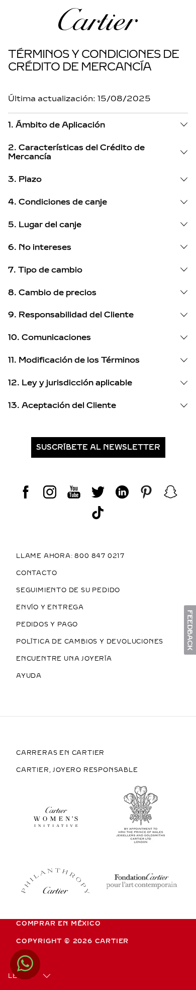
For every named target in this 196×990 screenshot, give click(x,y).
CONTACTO (36, 573)
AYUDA (29, 675)
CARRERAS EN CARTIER (60, 752)
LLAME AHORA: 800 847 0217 (70, 555)
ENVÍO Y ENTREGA (50, 607)
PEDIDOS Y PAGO (47, 624)
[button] (98, 447)
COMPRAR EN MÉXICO (58, 923)
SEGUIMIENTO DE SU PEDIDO (68, 590)
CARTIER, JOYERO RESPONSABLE (77, 769)
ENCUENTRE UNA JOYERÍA (64, 658)
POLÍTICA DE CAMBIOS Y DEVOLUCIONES (89, 641)
